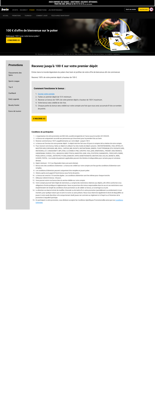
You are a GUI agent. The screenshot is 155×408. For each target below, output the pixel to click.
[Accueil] (6, 9)
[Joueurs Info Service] (77, 3)
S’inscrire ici (13, 40)
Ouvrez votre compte (46, 94)
